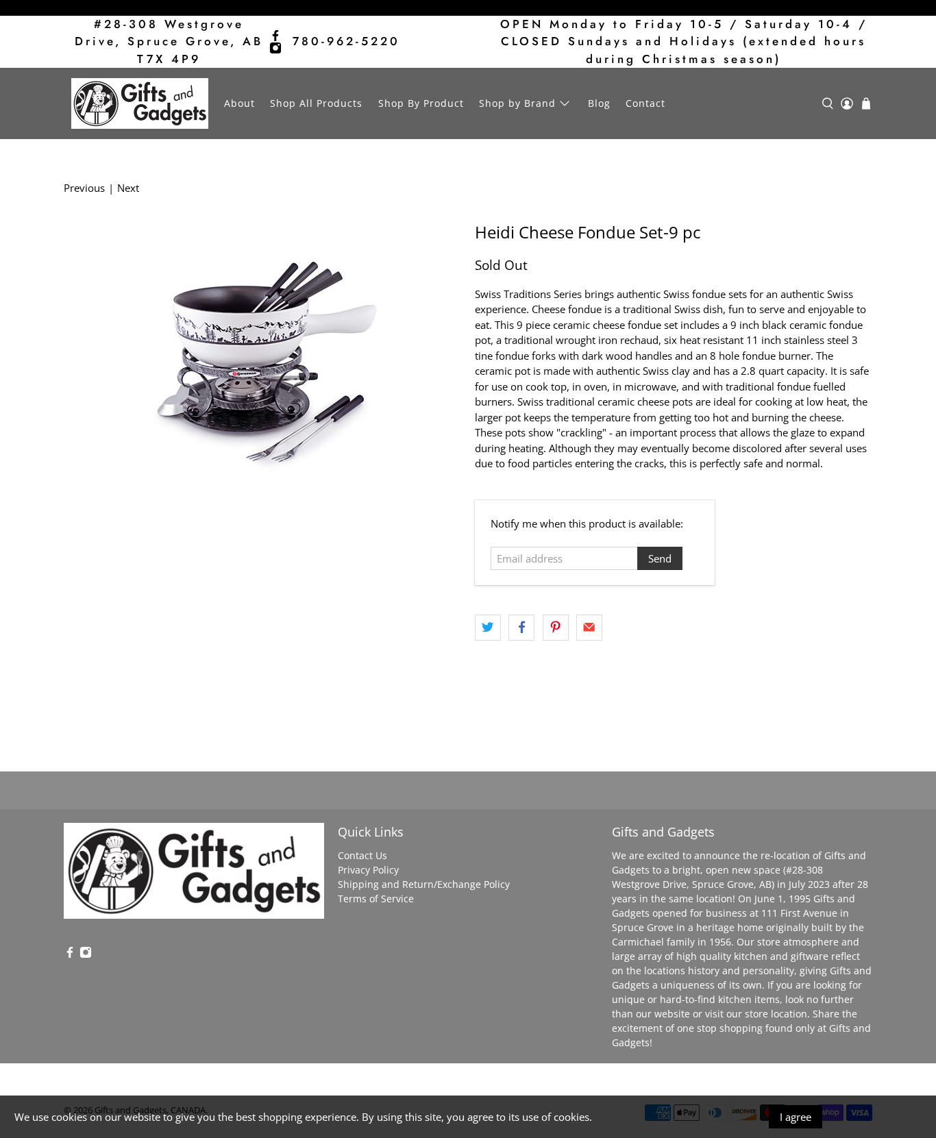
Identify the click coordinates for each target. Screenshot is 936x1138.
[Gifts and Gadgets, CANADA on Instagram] (275, 48)
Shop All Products (316, 103)
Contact (645, 103)
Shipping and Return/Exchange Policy (424, 884)
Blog (599, 103)
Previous (84, 188)
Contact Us (362, 855)
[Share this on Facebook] (521, 628)
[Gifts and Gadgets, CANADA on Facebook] (275, 35)
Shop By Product (421, 103)
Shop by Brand (517, 103)
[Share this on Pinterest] (556, 628)
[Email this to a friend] (589, 628)
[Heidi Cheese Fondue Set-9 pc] (262, 360)
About (239, 103)
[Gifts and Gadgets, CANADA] (139, 103)
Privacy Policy (368, 869)
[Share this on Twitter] (488, 628)
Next (128, 188)
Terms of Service (376, 898)
